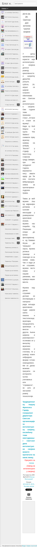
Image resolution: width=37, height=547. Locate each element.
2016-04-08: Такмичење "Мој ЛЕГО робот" (17, 54)
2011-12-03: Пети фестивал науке (15, 206)
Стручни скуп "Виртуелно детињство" (16, 210)
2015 (32, 484)
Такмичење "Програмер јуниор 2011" (15, 261)
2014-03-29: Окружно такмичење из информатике (19, 160)
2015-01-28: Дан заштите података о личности (18, 137)
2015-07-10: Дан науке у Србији (14, 95)
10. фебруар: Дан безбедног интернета (16, 132)
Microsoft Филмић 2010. (11, 266)
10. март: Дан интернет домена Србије (16, 63)
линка (31, 462)
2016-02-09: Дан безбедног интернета (16, 77)
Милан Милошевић (30, 478)
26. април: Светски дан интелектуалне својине (18, 49)
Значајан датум (29, 486)
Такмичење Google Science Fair (14, 243)
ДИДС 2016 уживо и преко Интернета (16, 58)
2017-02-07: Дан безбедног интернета (16, 22)
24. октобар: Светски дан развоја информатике (19, 35)
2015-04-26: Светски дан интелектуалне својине (19, 109)
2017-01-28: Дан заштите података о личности (18, 26)
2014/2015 (26, 484)
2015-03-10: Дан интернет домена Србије (17, 123)
